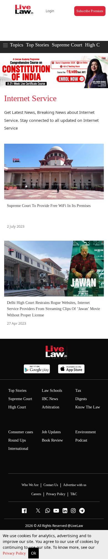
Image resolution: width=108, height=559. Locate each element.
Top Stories (37, 45)
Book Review (52, 440)
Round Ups (17, 440)
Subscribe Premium (89, 11)
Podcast (81, 440)
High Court (17, 407)
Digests (81, 399)
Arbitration (50, 407)
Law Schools (52, 391)
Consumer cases (20, 432)
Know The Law (87, 407)
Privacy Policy (15, 553)
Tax (78, 391)
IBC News (50, 399)
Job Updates (51, 432)
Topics (16, 45)
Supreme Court (67, 45)
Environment (85, 432)
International (18, 449)
